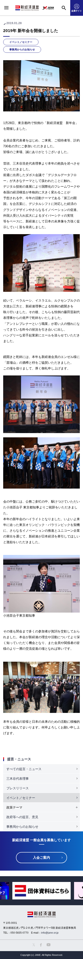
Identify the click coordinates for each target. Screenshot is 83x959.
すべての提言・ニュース (24, 769)
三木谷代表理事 (17, 778)
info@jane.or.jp (50, 932)
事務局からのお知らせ (22, 49)
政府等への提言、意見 (22, 817)
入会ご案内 (41, 857)
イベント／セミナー (20, 42)
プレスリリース (17, 788)
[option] (41, 890)
